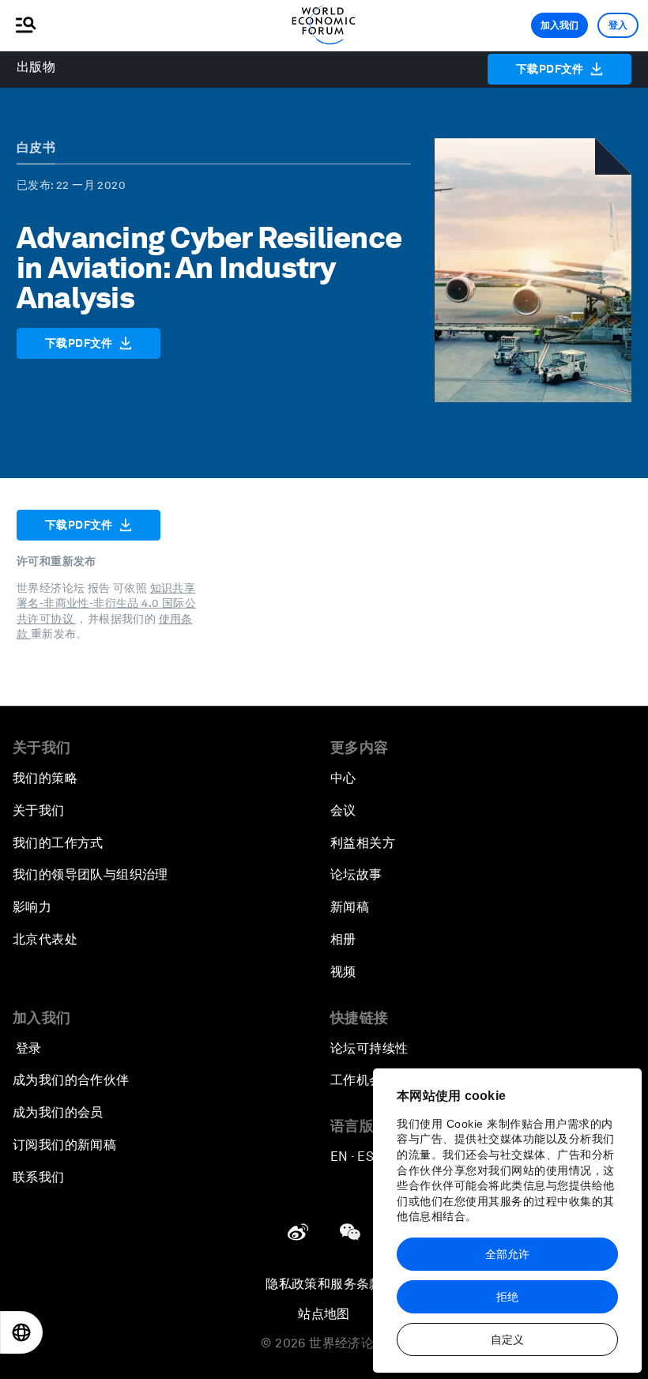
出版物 (36, 66)
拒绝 (507, 1296)
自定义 (507, 1339)
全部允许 (507, 1254)
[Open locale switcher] (21, 1332)
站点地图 (324, 1313)
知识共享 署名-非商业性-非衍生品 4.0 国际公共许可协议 (106, 603)
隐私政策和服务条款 (324, 1283)
